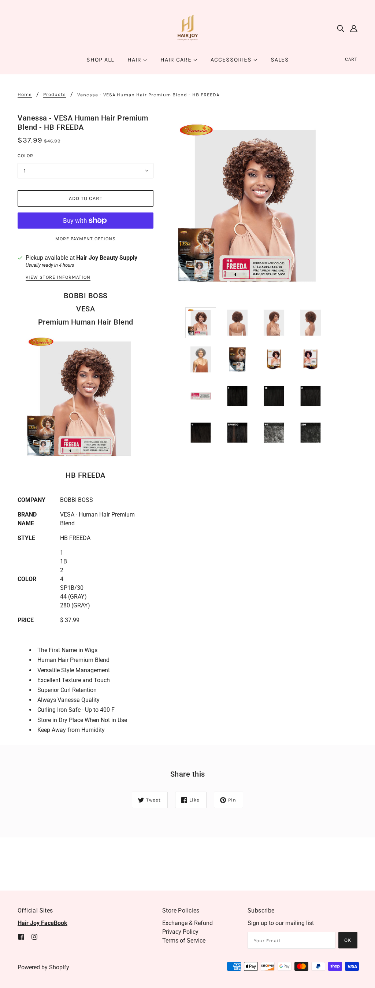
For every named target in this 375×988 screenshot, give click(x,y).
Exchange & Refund (187, 922)
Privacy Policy (180, 931)
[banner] (187, 28)
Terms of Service (183, 940)
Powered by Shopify (43, 967)
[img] (340, 28)
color (25, 155)
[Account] (353, 28)
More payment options (85, 238)
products (54, 94)
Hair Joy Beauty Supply (106, 257)
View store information (58, 277)
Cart (351, 59)
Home (25, 94)
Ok (348, 940)
